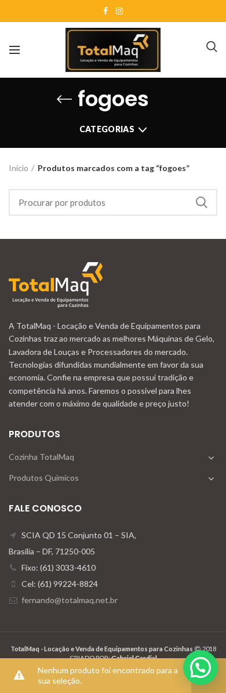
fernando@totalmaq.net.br (69, 600)
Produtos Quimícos (44, 477)
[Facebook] (105, 11)
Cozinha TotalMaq (41, 457)
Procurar (201, 202)
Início (18, 168)
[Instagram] (119, 11)
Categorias (106, 129)
